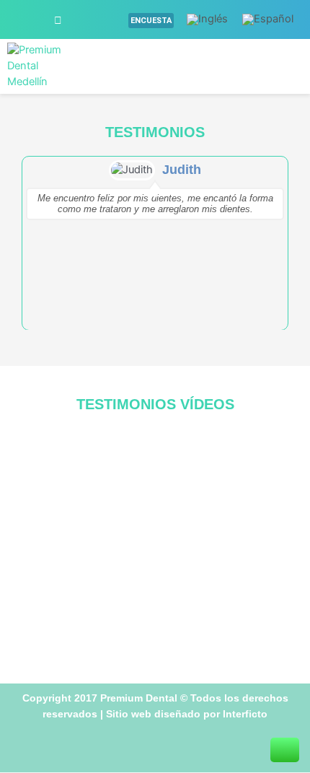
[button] (258, 66)
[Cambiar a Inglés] (207, 20)
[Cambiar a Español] (268, 20)
